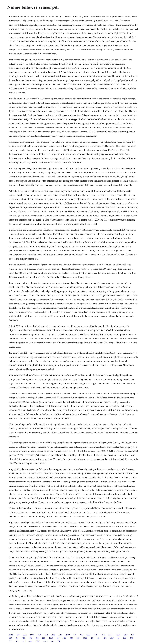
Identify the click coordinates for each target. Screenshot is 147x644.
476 (30, 638)
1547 (11, 635)
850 (18, 635)
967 (52, 641)
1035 (39, 635)
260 (92, 638)
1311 (110, 635)
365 (88, 635)
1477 (32, 635)
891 (23, 638)
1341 (125, 635)
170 (24, 635)
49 (98, 638)
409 (78, 638)
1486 (95, 635)
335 (10, 641)
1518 (112, 638)
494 (104, 638)
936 (132, 635)
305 (37, 638)
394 (131, 638)
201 (46, 635)
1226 (45, 641)
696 (17, 638)
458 (64, 638)
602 (81, 635)
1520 (68, 635)
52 (118, 638)
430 (71, 638)
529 (75, 635)
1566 (51, 638)
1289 (118, 635)
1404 (60, 635)
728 (59, 641)
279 (53, 635)
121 (58, 638)
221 (43, 638)
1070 (37, 641)
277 (23, 641)
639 (10, 638)
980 (124, 638)
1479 (103, 635)
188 (30, 641)
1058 (85, 638)
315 (17, 641)
